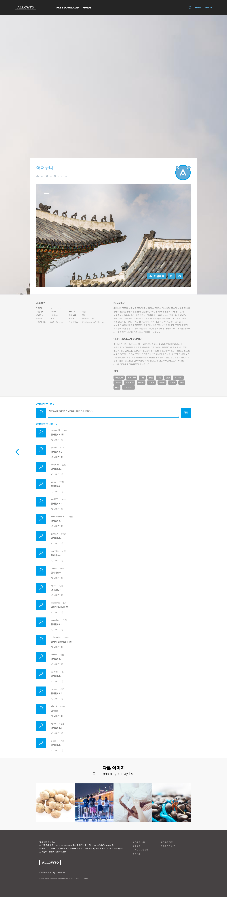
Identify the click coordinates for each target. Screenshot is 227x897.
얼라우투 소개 (138, 842)
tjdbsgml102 (56, 637)
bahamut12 (55, 430)
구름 (117, 387)
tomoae (54, 689)
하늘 (182, 383)
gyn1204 (54, 534)
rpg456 (54, 447)
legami (53, 724)
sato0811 (55, 672)
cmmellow (55, 620)
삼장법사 (130, 383)
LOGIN (198, 7)
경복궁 (118, 383)
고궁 (142, 378)
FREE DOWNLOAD (67, 7)
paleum (54, 568)
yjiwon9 (54, 706)
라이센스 (136, 854)
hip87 (53, 585)
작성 (186, 412)
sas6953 (54, 499)
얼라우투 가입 (167, 842)
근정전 (141, 383)
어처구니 (178, 378)
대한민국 (119, 378)
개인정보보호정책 (140, 850)
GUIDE (87, 7)
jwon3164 (55, 465)
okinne (53, 482)
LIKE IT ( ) (58, 440)
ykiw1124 (55, 551)
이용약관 (136, 846)
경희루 (172, 383)
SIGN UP (208, 7)
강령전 (151, 383)
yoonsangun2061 (58, 516)
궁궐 (151, 378)
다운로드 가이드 (150, 344)
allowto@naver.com (57, 852)
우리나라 (132, 378)
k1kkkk (53, 741)
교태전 (162, 383)
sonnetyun (55, 603)
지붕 (159, 378)
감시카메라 (128, 387)
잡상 (168, 378)
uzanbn (54, 655)
